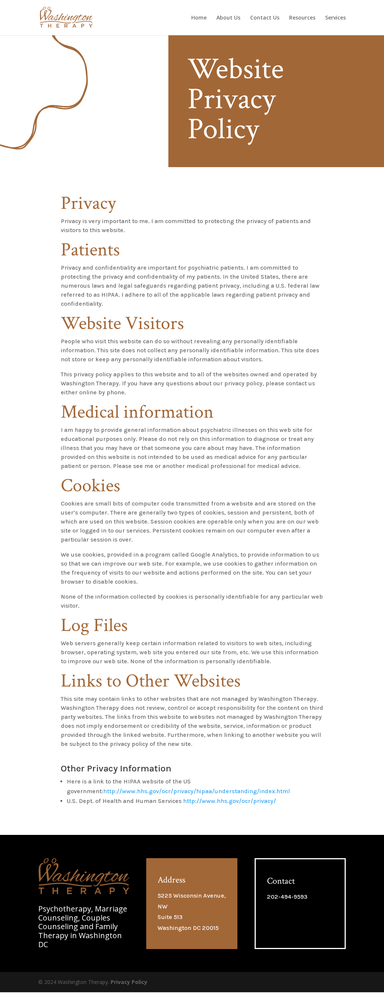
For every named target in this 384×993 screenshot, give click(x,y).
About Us (228, 18)
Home (199, 18)
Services (335, 18)
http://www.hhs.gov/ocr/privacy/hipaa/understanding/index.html (196, 791)
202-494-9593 (287, 896)
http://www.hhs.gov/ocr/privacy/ (229, 800)
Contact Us (264, 18)
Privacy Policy (129, 981)
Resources (302, 18)
